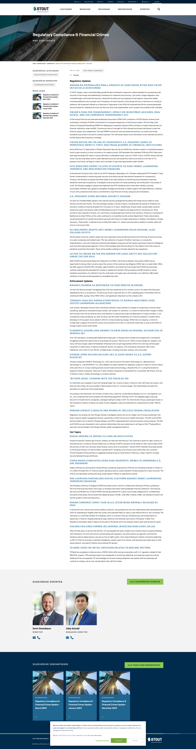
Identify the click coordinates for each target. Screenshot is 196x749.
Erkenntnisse (41, 63)
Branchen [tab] (85, 9)
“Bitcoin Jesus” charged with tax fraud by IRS (99, 378)
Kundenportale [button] (132, 1)
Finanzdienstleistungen (44, 84)
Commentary (51, 63)
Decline (135, 740)
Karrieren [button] (99, 1)
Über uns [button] (76, 1)
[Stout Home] (42, 9)
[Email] (34, 637)
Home (34, 63)
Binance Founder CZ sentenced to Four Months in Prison (106, 285)
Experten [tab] (145, 9)
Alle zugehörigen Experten (145, 582)
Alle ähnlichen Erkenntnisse (144, 665)
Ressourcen (120, 1)
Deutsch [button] (146, 1)
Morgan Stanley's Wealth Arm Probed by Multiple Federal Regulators (114, 410)
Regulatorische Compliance (45, 74)
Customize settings (102, 740)
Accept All (118, 740)
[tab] (42, 9)
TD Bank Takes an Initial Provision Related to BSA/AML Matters (110, 547)
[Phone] (39, 637)
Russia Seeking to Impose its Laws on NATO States (101, 436)
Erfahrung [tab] (104, 9)
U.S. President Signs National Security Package (100, 196)
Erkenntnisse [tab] (125, 9)
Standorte (110, 1)
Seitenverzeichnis (41, 738)
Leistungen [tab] (66, 9)
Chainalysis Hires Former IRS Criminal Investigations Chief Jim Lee (112, 526)
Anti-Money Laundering (93, 70)
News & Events (89, 1)
